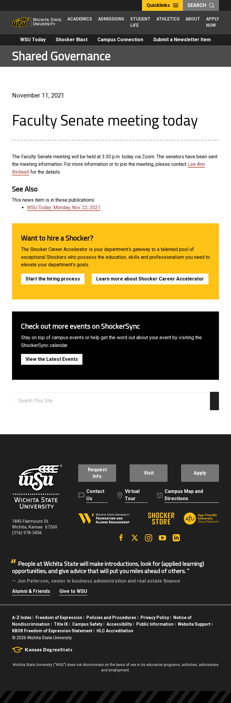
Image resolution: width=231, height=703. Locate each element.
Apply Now (212, 22)
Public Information (155, 624)
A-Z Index (21, 617)
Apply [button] (200, 473)
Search (196, 5)
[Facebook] (121, 537)
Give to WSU (73, 591)
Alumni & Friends (31, 591)
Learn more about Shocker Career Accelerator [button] (150, 279)
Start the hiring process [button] (53, 279)
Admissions (111, 19)
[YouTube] (162, 537)
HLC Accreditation (115, 630)
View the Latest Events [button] (52, 359)
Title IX (61, 624)
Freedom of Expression (58, 617)
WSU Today (33, 39)
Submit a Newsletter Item (182, 39)
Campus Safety (87, 624)
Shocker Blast (72, 39)
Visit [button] (149, 473)
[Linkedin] (176, 537)
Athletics (168, 19)
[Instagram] (148, 537)
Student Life (140, 22)
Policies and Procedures (111, 617)
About (193, 19)
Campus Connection (120, 39)
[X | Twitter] (134, 537)
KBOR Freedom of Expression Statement (52, 630)
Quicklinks (158, 5)
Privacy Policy (154, 617)
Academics (79, 19)
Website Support (194, 624)
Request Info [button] (97, 473)
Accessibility (119, 624)
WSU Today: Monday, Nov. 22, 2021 (63, 207)
